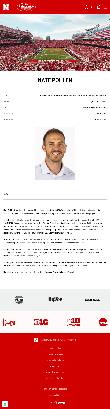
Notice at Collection (55, 378)
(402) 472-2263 (99, 101)
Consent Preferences (55, 354)
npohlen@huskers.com (95, 107)
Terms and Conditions (55, 360)
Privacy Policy (55, 348)
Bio (5, 194)
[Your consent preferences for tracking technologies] (5, 404)
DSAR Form (55, 366)
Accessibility (55, 395)
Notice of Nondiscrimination (55, 389)
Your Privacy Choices (55, 372)
